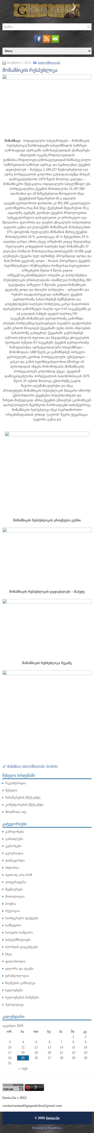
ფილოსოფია (15, 961)
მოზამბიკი (14, 766)
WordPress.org (15, 812)
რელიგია (12, 911)
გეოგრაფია (14, 853)
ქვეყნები (52, 766)
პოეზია (10, 903)
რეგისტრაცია (15, 783)
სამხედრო (13, 925)
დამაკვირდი (15, 860)
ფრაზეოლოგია (17, 976)
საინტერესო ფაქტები (21, 918)
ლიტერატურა (15, 882)
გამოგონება (14, 831)
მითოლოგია (15, 896)
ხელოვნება (14, 990)
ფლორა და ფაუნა (19, 968)
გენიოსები (13, 846)
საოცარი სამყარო (19, 932)
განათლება (14, 839)
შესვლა (11, 790)
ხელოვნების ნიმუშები (22, 997)
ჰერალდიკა (14, 1004)
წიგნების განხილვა (20, 983)
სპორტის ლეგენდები (21, 947)
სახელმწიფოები (49, 62)
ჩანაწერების (22, 797)
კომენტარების (24, 805)
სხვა (8, 954)
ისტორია (12, 867)
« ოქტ (23, 1068)
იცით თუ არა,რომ (18, 875)
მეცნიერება (14, 889)
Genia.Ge (53, 1118)
